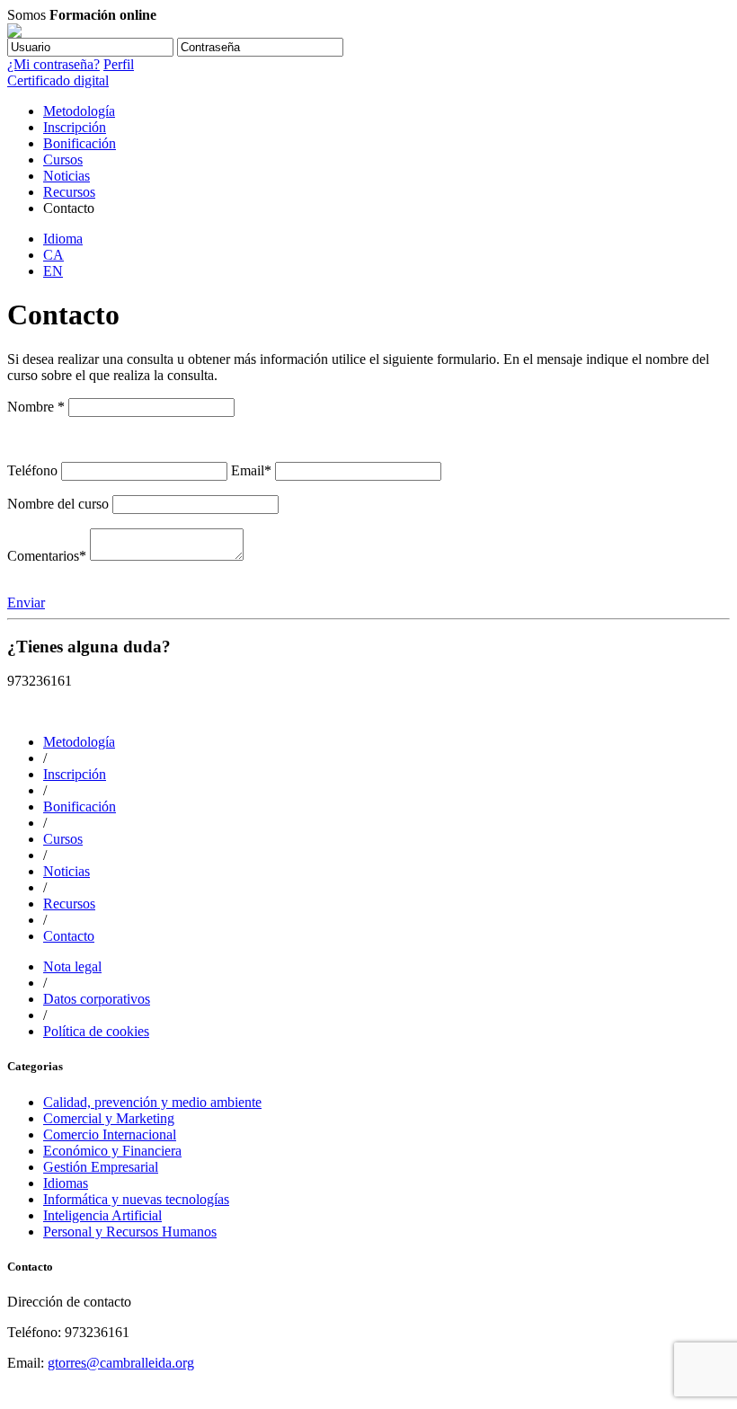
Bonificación (79, 143)
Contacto (68, 936)
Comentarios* (46, 555)
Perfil (118, 64)
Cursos (63, 159)
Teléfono (32, 470)
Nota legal (72, 966)
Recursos (69, 191)
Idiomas (65, 1183)
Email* (251, 470)
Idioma (63, 238)
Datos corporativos (96, 998)
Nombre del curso (58, 503)
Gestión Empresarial (100, 1166)
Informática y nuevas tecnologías (136, 1199)
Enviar (26, 602)
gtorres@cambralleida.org (121, 1362)
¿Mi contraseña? (53, 64)
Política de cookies (96, 1031)
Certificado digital (58, 80)
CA (53, 254)
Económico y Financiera (112, 1150)
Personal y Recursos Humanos (130, 1231)
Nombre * (36, 406)
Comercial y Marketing (108, 1118)
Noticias (66, 175)
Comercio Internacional (109, 1134)
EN (53, 271)
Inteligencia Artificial (102, 1215)
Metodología (79, 111)
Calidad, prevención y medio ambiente (152, 1102)
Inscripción (74, 127)
